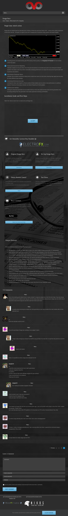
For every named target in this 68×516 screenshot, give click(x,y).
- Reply (25, 294)
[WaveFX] (12, 503)
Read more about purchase (19, 222)
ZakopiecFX (11, 363)
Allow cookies (49, 513)
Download (19, 167)
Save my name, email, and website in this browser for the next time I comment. (23, 484)
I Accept (32, 121)
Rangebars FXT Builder (47, 60)
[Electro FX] (34, 145)
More (19, 190)
